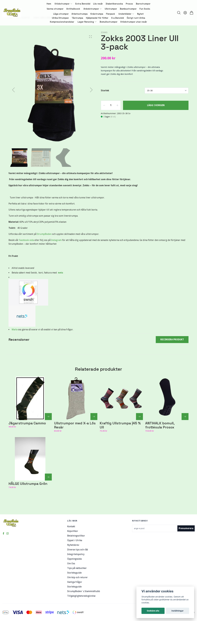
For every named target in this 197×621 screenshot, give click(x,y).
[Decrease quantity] (104, 105)
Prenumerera (186, 528)
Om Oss (71, 563)
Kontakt (71, 526)
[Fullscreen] (90, 36)
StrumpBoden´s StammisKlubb (83, 591)
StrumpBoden (44, 234)
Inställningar (177, 611)
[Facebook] (3, 533)
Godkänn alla (153, 611)
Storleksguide (74, 572)
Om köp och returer (77, 577)
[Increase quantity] (117, 105)
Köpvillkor (72, 531)
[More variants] (48, 416)
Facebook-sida (26, 240)
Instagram (56, 240)
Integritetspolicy (76, 554)
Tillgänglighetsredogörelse (81, 596)
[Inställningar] (185, 13)
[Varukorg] (191, 13)
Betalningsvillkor (76, 535)
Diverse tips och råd (77, 549)
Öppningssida (74, 558)
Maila (15, 329)
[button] (91, 89)
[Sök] (179, 13)
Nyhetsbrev (73, 545)
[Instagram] (7, 533)
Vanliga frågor (74, 582)
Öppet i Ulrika (74, 540)
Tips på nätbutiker (77, 568)
